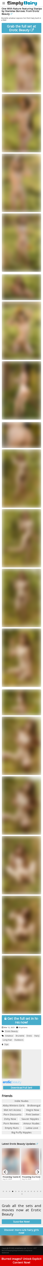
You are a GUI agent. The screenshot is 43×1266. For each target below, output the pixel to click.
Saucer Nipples (30, 1119)
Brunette (20, 1035)
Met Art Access (12, 1110)
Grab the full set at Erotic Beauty (21, 28)
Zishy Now (10, 1119)
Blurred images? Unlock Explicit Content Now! (21, 1260)
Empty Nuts (12, 1128)
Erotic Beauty (11, 1031)
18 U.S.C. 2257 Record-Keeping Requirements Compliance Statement (19, 1250)
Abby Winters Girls (13, 1105)
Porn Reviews (11, 1123)
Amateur (9, 1035)
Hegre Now (32, 1110)
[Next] (37, 1172)
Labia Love (32, 1128)
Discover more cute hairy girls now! (21, 1231)
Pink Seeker (32, 1114)
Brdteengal (33, 1105)
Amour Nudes (31, 1123)
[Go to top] (36, 1258)
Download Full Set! (21, 1087)
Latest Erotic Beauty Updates (18, 1143)
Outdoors (18, 1040)
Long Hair (7, 1040)
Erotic (29, 1035)
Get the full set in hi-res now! (23, 1020)
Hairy (36, 1035)
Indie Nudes (21, 1101)
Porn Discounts (12, 1114)
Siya (6, 1044)
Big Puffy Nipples (21, 1132)
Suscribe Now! (21, 1221)
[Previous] (5, 1172)
